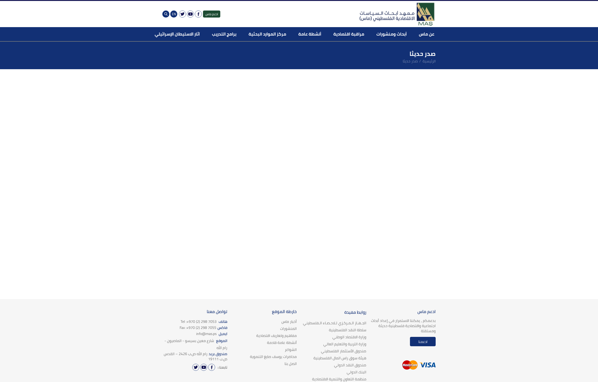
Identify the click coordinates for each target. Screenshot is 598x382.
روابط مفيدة (355, 312)
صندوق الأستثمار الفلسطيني (343, 350)
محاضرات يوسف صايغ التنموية (273, 356)
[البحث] (165, 14)
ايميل (211, 333)
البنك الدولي (356, 371)
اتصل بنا (291, 363)
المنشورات (288, 328)
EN (174, 14)
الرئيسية (429, 61)
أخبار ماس (289, 321)
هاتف (204, 321)
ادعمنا (422, 341)
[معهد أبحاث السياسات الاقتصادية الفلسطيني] (397, 14)
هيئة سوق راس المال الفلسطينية (339, 357)
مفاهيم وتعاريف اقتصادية (276, 335)
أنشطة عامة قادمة (282, 342)
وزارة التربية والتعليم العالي (344, 343)
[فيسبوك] (198, 14)
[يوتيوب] (190, 14)
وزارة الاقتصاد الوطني (349, 336)
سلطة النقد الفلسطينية (347, 329)
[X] (182, 14)
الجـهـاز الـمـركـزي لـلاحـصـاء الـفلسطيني (334, 322)
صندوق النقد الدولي (350, 364)
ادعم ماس (211, 14)
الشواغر (291, 349)
